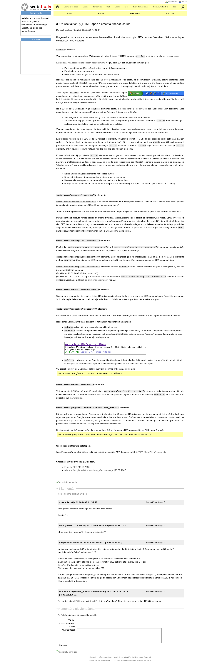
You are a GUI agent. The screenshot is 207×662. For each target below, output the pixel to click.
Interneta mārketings (140, 7)
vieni (127, 155)
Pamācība (135, 13)
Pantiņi (131, 657)
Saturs (117, 7)
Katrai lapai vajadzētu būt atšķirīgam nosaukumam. (80, 62)
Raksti (101, 13)
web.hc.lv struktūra (121, 657)
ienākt (184, 1)
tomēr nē (92, 273)
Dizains (85, 7)
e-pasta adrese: (67, 623)
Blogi (174, 7)
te (120, 423)
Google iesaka (71, 183)
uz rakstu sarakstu (68, 482)
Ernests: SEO (70, 467)
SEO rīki (170, 13)
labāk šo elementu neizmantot (93, 280)
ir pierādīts (137, 227)
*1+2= (72, 626)
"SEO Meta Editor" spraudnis (152, 452)
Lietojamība (97, 7)
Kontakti (92, 657)
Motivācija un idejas (71, 7)
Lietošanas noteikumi (104, 657)
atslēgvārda (141, 108)
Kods (126, 7)
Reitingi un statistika (160, 7)
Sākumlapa (57, 7)
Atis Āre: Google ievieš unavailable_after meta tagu (89, 470)
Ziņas (69, 13)
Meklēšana (183, 7)
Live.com (101, 394)
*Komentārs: (68, 630)
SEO (108, 7)
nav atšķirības (76, 398)
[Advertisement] (37, 57)
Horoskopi (139, 657)
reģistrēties (172, 1)
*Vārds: (71, 620)
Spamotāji (147, 657)
